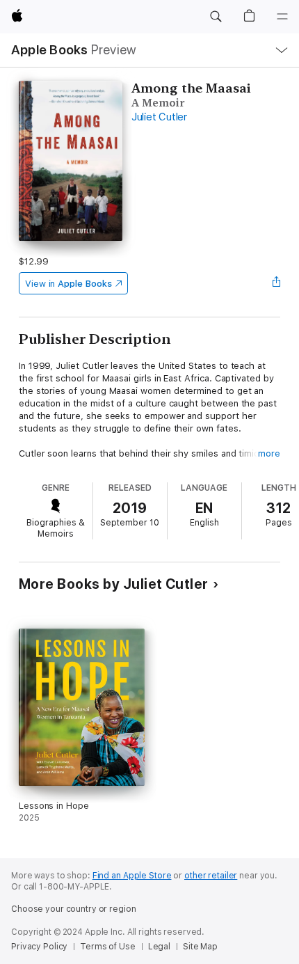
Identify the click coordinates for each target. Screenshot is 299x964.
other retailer (210, 875)
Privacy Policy (39, 946)
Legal (159, 946)
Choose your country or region (73, 909)
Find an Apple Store (132, 875)
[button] (215, 16)
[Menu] (282, 16)
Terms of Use (108, 946)
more (269, 453)
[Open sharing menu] (276, 283)
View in (68, 283)
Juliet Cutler (159, 117)
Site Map (200, 946)
